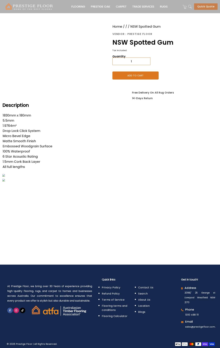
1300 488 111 (192, 313)
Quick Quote (206, 6)
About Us (144, 299)
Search (143, 292)
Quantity (118, 56)
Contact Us (145, 286)
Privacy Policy (111, 286)
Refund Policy (111, 292)
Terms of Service (113, 299)
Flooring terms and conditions (114, 307)
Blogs (141, 311)
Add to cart (135, 75)
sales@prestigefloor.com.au (202, 325)
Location (144, 305)
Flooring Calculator (115, 315)
